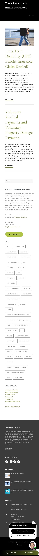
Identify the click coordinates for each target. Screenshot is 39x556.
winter (8, 377)
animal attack (23, 251)
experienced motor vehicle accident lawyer (18, 314)
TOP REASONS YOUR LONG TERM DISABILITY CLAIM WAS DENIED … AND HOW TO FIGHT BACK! (22, 490)
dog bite (9, 309)
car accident (10, 272)
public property (24, 346)
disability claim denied (12, 293)
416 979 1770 (14, 514)
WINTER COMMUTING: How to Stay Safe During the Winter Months (21, 482)
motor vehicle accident (22, 335)
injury (8, 325)
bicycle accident (25, 257)
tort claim (28, 356)
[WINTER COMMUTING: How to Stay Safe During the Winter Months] (7, 483)
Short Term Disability (11, 390)
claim (19, 272)
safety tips (9, 351)
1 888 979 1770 (20, 516)
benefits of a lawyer (12, 257)
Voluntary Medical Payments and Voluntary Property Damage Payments (19, 124)
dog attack (22, 304)
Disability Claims (10, 394)
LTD (22, 330)
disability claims (27, 293)
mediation (9, 335)
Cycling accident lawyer (13, 288)
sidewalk (9, 356)
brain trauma (20, 267)
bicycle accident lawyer (13, 262)
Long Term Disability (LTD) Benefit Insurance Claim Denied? (19, 59)
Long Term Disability (11, 392)
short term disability (21, 351)
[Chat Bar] (19, 553)
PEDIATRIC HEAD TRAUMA (17, 473)
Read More (9, 99)
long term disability (12, 330)
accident (9, 246)
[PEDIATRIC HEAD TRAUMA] (7, 475)
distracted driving (11, 304)
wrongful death (18, 377)
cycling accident (11, 283)
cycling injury (26, 288)
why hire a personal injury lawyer (15, 372)
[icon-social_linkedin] (15, 461)
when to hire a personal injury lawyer (16, 367)
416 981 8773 (17, 519)
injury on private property (20, 325)
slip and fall (18, 356)
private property (11, 346)
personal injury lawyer (24, 341)
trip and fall (10, 362)
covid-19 (22, 278)
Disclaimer (8, 449)
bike (24, 262)
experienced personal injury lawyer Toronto (18, 320)
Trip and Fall (9, 399)
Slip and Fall (9, 397)
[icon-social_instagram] (18, 461)
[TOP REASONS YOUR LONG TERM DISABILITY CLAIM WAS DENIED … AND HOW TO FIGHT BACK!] (7, 491)
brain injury (10, 267)
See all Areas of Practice (12, 406)
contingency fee (11, 278)
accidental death (20, 246)
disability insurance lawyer (13, 299)
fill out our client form (20, 217)
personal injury (10, 341)
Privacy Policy (8, 448)
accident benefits (11, 251)
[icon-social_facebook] (7, 461)
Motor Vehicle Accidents (12, 401)
